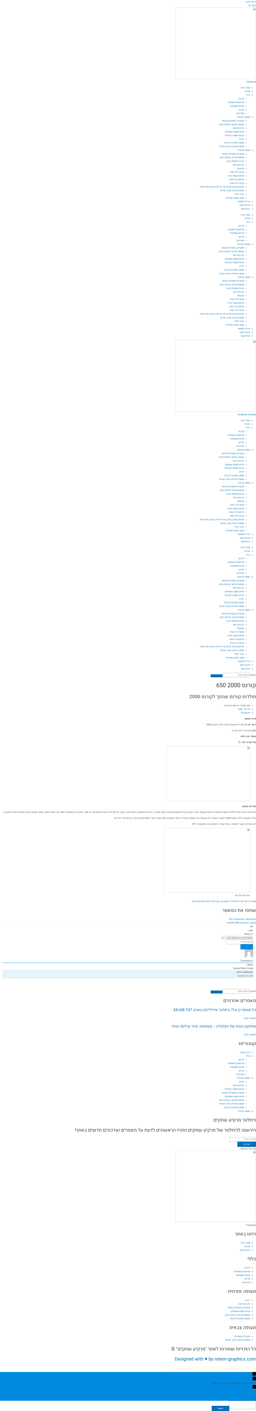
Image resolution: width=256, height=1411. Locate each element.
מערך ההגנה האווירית (235, 198)
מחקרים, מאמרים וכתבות (233, 120)
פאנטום (201, 901)
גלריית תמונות (244, 201)
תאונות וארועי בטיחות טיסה (232, 157)
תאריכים (240, 113)
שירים (241, 109)
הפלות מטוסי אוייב (235, 175)
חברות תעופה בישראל (234, 135)
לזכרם (241, 98)
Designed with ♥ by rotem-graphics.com (215, 1359)
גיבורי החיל (239, 194)
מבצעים (240, 168)
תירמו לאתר (245, 205)
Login (250, 930)
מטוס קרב (224, 901)
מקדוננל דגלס (212, 901)
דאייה (241, 139)
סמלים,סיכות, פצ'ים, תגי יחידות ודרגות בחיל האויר (221, 186)
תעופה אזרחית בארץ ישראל (231, 146)
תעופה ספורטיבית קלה (234, 142)
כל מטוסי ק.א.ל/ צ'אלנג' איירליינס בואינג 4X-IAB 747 (214, 1010)
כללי (248, 95)
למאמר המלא (250, 1018)
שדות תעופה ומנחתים (234, 131)
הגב (253, 1399)
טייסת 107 (245, 901)
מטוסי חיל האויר (236, 172)
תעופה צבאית (244, 150)
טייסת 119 (235, 901)
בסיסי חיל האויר (237, 183)
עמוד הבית (245, 87)
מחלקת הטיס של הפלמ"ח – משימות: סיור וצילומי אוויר (213, 1026)
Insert (220, 1408)
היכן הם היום (238, 128)
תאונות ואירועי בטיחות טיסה (231, 124)
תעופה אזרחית (243, 117)
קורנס (194, 901)
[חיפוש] (217, 675)
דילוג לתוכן (251, 1)
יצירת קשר (245, 209)
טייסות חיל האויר (236, 179)
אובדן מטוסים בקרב (235, 161)
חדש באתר (245, 1052)
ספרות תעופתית (237, 106)
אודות (247, 91)
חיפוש (253, 675)
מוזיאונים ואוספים (236, 102)
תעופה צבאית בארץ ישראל (232, 190)
